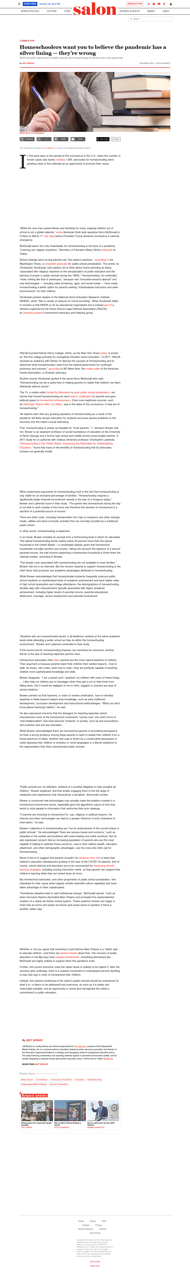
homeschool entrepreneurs (55, 400)
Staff (104, 1221)
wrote (59, 232)
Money (151, 11)
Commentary (41, 1080)
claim (57, 660)
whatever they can (89, 858)
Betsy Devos (27, 1080)
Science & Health (130, 11)
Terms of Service (85, 1229)
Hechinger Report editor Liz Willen (42, 404)
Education (79, 1080)
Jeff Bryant (28, 63)
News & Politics (30, 11)
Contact (85, 1225)
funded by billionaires (58, 392)
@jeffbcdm (108, 1059)
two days (49, 236)
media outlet (93, 369)
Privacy (98, 1225)
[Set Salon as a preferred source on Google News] (103, 139)
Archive (102, 1229)
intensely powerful (33, 313)
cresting (60, 160)
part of (108, 305)
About (93, 1221)
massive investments (67, 957)
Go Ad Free (95, 1233)
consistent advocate (55, 264)
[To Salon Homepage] (95, 8)
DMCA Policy (95, 1266)
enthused (107, 250)
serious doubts (68, 953)
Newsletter (135, 4)
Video (166, 11)
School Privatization (58, 1084)
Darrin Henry (25, 133)
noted (103, 353)
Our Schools (49, 148)
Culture (52, 11)
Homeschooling (94, 1080)
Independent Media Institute (33, 1084)
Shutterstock (39, 133)
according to (102, 260)
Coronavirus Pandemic (61, 1080)
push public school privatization (92, 392)
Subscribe (30, 4)
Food (67, 11)
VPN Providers (95, 1261)
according (54, 369)
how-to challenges (80, 396)
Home (81, 1221)
